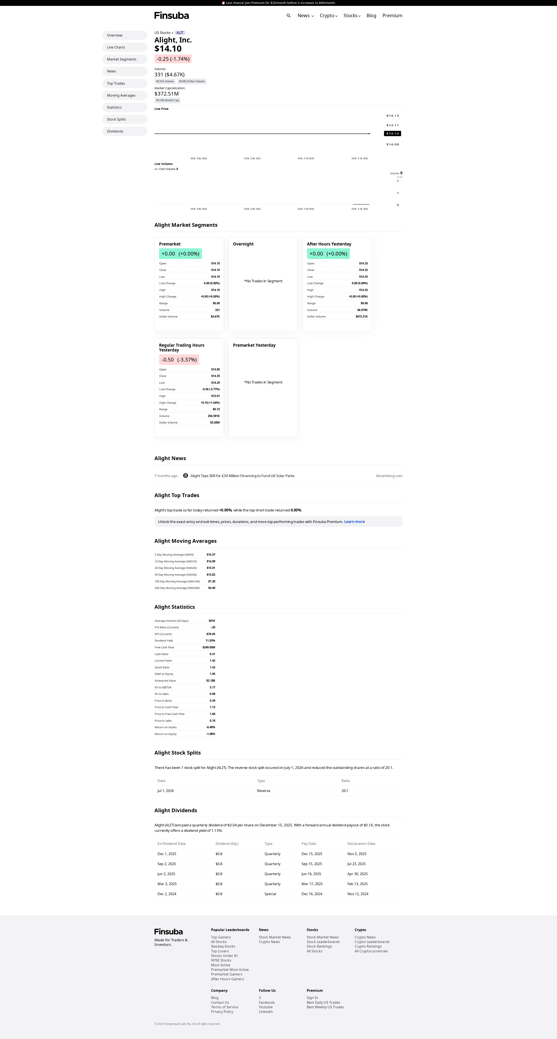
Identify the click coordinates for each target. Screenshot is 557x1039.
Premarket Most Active (230, 969)
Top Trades (116, 83)
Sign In (312, 997)
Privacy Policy (222, 1011)
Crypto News (269, 942)
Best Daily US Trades (323, 1002)
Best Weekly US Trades (325, 1007)
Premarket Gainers (226, 974)
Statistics (114, 107)
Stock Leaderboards (323, 942)
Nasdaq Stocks (223, 946)
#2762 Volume (165, 81)
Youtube (266, 1007)
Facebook (267, 1002)
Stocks (350, 15)
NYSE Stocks (221, 960)
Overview (114, 35)
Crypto (327, 15)
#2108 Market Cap (167, 100)
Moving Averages (121, 95)
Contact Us (220, 1002)
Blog (371, 15)
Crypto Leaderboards (372, 942)
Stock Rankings (319, 946)
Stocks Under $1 (224, 955)
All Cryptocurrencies (371, 951)
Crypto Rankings (368, 946)
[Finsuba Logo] (171, 15)
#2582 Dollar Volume (192, 81)
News (304, 15)
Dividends (115, 131)
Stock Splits (116, 119)
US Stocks (162, 33)
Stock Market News (275, 937)
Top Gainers (221, 937)
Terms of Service (224, 1007)
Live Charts (116, 47)
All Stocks (219, 942)
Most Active (220, 965)
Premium (393, 15)
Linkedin (266, 1011)
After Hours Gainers (227, 979)
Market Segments (121, 59)
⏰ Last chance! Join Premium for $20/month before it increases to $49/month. (278, 3)
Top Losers (220, 951)
